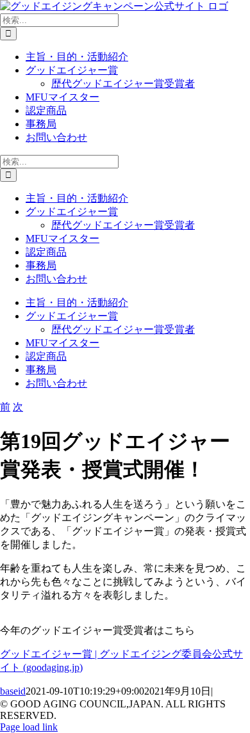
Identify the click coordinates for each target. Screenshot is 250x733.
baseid (13, 691)
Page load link (29, 726)
